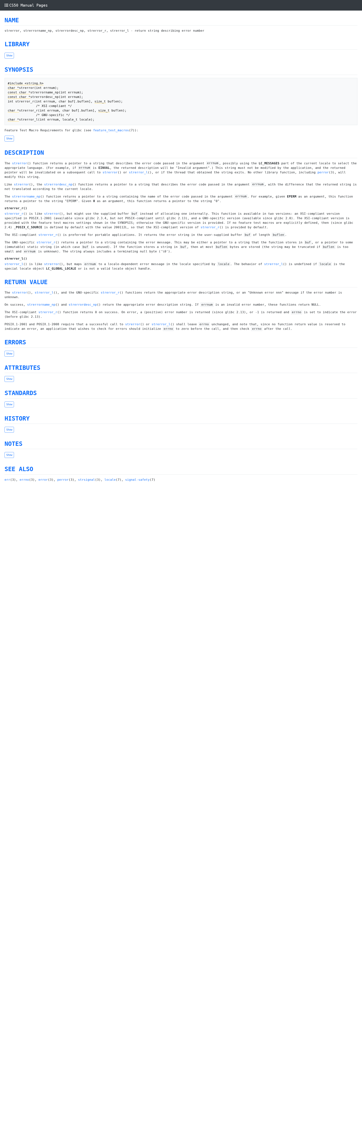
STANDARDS (21, 393)
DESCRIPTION (24, 152)
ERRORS (15, 342)
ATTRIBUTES (22, 367)
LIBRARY (17, 44)
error (43, 479)
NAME (12, 20)
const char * (19, 92)
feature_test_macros (111, 130)
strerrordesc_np (58, 184)
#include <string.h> (26, 83)
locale (110, 479)
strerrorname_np (26, 196)
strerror (19, 163)
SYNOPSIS (19, 69)
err (7, 479)
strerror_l (138, 172)
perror (323, 172)
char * (13, 88)
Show (9, 55)
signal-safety (137, 479)
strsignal (86, 479)
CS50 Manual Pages (28, 5)
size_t (100, 101)
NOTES (13, 443)
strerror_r (14, 213)
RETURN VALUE (26, 282)
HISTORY (17, 418)
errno (24, 479)
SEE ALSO (19, 469)
